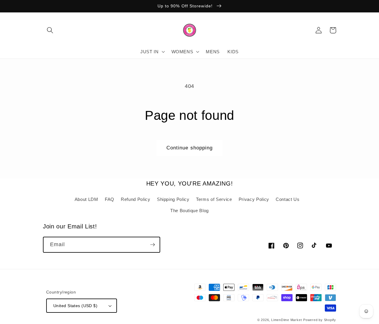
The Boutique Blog (189, 210)
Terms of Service (214, 199)
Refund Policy (135, 199)
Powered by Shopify (319, 320)
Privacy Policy (254, 199)
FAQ (109, 199)
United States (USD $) (75, 305)
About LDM (86, 199)
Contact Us (288, 199)
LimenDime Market (286, 320)
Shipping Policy (173, 199)
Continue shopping (189, 147)
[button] (50, 30)
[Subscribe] (152, 245)
